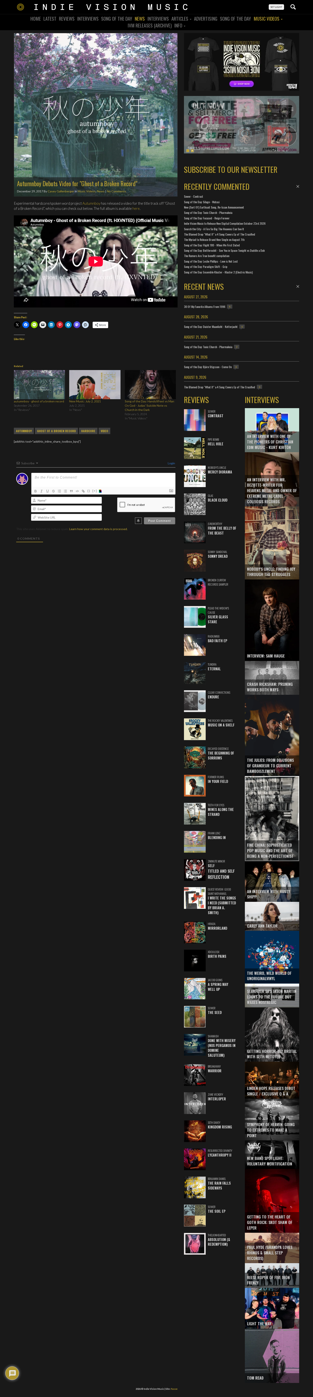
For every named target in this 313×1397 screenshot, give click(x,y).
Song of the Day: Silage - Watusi (202, 202)
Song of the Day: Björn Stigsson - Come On (208, 367)
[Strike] (53, 491)
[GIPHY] (101, 491)
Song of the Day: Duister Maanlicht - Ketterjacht (211, 326)
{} (88, 490)
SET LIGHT (276, 7)
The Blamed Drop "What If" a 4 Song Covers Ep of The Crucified (219, 234)
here (136, 208)
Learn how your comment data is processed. (98, 529)
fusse (174, 1388)
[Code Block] (77, 491)
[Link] (83, 491)
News (140, 18)
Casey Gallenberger (61, 191)
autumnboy (24, 431)
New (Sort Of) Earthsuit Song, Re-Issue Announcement (214, 207)
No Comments (116, 191)
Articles (180, 18)
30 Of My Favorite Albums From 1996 (204, 306)
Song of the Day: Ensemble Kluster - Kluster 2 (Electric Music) (218, 272)
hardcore (88, 431)
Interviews (88, 18)
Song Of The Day (116, 18)
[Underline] (47, 491)
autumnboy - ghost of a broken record (39, 401)
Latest (49, 18)
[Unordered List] (65, 491)
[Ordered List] (59, 491)
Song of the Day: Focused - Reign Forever (207, 218)
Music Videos (267, 18)
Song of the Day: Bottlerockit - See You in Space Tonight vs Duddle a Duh (224, 250)
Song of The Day (235, 18)
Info (178, 25)
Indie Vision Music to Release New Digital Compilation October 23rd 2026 (225, 223)
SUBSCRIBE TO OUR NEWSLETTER (230, 169)
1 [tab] (188, 150)
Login (171, 463)
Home (35, 18)
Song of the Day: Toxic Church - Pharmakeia (208, 212)
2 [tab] (192, 150)
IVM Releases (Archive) (150, 25)
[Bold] (36, 491)
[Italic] (42, 491)
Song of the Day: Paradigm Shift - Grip (205, 266)
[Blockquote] (71, 491)
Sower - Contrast (193, 196)
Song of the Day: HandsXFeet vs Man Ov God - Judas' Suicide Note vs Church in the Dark (149, 405)
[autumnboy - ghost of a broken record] (39, 384)
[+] (94, 490)
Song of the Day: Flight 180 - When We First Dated (212, 245)
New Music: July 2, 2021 (85, 401)
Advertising (205, 18)
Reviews (67, 18)
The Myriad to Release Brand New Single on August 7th (214, 239)
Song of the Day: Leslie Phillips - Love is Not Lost (211, 261)
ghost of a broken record (56, 431)
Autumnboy (91, 203)
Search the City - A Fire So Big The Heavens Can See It (214, 229)
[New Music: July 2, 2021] (94, 384)
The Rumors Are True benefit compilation (206, 255)
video (104, 431)
